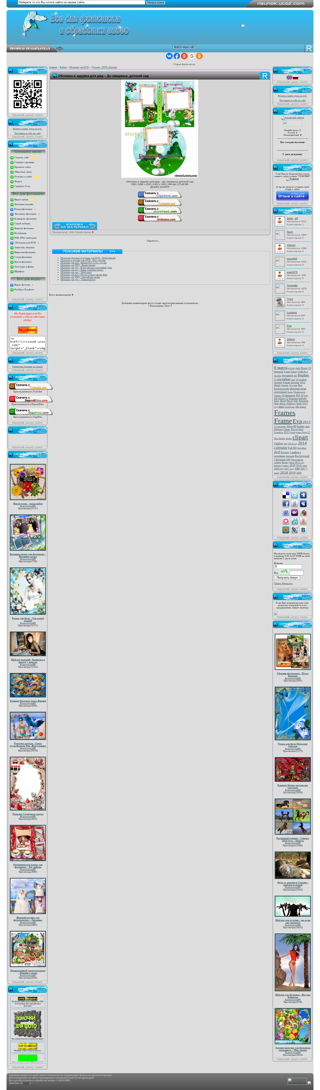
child (297, 368)
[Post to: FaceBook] (285, 503)
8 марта (280, 367)
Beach (283, 401)
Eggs (304, 432)
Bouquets (303, 401)
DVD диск (301, 465)
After (300, 429)
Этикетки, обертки (24, 247)
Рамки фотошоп (24, 209)
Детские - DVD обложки (104, 67)
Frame (283, 421)
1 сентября (282, 379)
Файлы (63, 67)
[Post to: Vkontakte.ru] (303, 529)
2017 (303, 468)
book (299, 403)
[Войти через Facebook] (176, 56)
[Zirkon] (280, 347)
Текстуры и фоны (24, 267)
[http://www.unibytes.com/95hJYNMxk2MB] (160, 221)
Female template (291, 382)
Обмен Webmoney (283, 583)
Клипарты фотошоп (25, 219)
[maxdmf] (280, 265)
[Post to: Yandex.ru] (303, 521)
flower (304, 368)
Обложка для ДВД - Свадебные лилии (80, 277)
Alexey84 (291, 426)
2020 (298, 472)
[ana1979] (280, 279)
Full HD (292, 448)
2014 (302, 443)
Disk (276, 403)
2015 (287, 432)
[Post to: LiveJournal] (294, 529)
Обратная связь (23, 172)
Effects (294, 429)
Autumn (278, 382)
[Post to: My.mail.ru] (285, 529)
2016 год (279, 468)
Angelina (301, 448)
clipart (300, 437)
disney (277, 385)
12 (308, 432)
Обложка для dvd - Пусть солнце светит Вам (84, 275)
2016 (293, 465)
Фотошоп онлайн (23, 204)
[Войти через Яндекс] (184, 56)
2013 (306, 422)
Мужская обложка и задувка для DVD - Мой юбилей (88, 258)
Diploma (278, 429)
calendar (280, 448)
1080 (297, 468)
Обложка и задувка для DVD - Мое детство (83, 260)
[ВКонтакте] (164, 241)
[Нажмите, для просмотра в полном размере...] (159, 176)
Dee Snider (279, 438)
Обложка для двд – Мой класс (76, 272)
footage (301, 426)
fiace (291, 462)
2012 (302, 382)
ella (297, 406)
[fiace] (280, 238)
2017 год (289, 469)
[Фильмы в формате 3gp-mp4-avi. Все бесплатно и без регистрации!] (27, 1039)
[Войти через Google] (191, 56)
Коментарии (28, 506)
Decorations (297, 459)
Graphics (278, 432)
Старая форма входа (184, 64)
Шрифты (19, 271)
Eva (297, 421)
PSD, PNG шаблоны (25, 238)
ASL (296, 401)
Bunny (285, 462)
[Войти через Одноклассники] (199, 56)
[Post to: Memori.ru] (285, 521)
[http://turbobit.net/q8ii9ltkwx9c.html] (160, 205)
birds (292, 432)
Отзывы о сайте (24, 176)
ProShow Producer (24, 289)
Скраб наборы (22, 223)
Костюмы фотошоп (26, 214)
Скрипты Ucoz (22, 186)
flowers (285, 452)
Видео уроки (21, 199)
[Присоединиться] (31, 389)
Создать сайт (22, 157)
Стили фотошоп (23, 257)
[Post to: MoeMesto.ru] (294, 521)
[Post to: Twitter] (294, 495)
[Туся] (280, 306)
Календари (20, 233)
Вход (167, 305)
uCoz (27, 1083)
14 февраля (288, 395)
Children (278, 443)
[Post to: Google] (294, 503)
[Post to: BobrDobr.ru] (303, 512)
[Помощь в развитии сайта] (276, 614)
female (284, 385)
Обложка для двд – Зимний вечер (78, 279)
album (282, 403)
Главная (53, 67)
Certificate (290, 407)
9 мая (287, 371)
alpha (281, 406)
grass (298, 432)
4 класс (285, 465)
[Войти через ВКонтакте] (169, 56)
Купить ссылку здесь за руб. (27, 129)
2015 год (299, 462)
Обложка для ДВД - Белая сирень (78, 265)
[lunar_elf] (280, 226)
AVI (298, 395)
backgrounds (281, 388)
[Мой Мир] (173, 241)
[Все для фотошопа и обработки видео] (28, 1027)
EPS (288, 459)
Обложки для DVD (26, 243)
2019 (292, 472)
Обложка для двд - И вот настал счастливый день (86, 267)
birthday (302, 398)
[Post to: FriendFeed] (285, 512)
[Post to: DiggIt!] (303, 495)
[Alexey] (280, 252)
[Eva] (280, 332)
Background (302, 456)
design (303, 407)
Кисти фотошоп (23, 262)
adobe (289, 438)
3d (302, 395)
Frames (284, 413)
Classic (286, 429)
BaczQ (290, 401)
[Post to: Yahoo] (294, 512)
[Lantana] (280, 319)
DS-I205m (279, 398)
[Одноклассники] (169, 241)
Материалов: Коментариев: (296, 221)
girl (285, 444)
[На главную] (163, 24)
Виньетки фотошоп (24, 252)
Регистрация (156, 305)
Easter (294, 371)
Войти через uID (184, 47)
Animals (290, 456)
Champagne (299, 392)
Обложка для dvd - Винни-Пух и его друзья (83, 263)
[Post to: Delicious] (285, 495)
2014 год (292, 444)
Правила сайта (22, 167)
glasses (277, 395)
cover (291, 368)
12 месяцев (280, 426)
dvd (277, 452)
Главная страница (24, 162)
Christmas (280, 459)
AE (295, 376)
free (306, 395)
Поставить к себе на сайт (28, 133)
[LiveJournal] (178, 241)
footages (287, 375)
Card (292, 379)
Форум (18, 181)
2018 (284, 472)
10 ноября (301, 379)
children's (291, 403)
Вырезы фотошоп (24, 228)
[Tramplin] (280, 292)
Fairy (276, 401)
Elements (293, 398)
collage (277, 462)
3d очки (293, 385)
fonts (290, 392)
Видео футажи (23, 285)
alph (307, 426)
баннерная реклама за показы (27, 366)
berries (277, 465)
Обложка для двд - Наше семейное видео (82, 270)
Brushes (303, 375)
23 (286, 398)
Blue (300, 385)
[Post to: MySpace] (303, 503)
